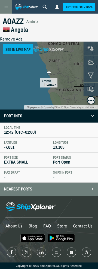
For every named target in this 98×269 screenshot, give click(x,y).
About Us (13, 226)
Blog (33, 226)
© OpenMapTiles (50, 107)
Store (62, 226)
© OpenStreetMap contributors (78, 107)
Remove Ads (11, 39)
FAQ (47, 226)
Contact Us (83, 226)
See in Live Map (17, 49)
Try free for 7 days (79, 7)
